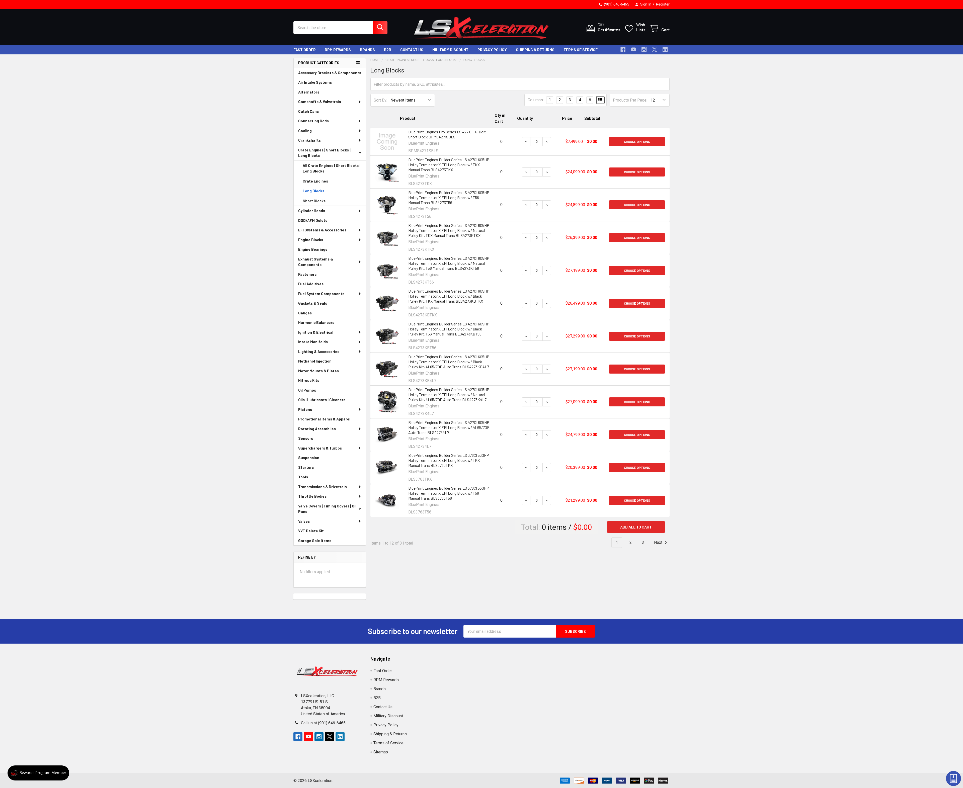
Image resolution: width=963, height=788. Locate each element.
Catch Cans (308, 111)
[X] (654, 49)
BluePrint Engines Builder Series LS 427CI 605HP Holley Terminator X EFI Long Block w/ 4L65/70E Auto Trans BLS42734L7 (449, 427)
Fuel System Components (321, 293)
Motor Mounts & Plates (318, 371)
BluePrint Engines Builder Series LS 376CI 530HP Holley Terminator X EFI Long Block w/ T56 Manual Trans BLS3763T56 (448, 493)
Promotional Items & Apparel (324, 419)
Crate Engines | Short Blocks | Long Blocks (324, 153)
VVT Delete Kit (311, 531)
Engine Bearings (312, 249)
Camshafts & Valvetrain (319, 101)
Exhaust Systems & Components (315, 262)
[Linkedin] (665, 49)
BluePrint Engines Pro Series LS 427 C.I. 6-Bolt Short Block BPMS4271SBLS (447, 134)
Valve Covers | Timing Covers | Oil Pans (327, 509)
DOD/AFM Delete (313, 220)
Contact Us (411, 49)
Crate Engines (315, 181)
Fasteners (307, 274)
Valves (304, 521)
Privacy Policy (492, 49)
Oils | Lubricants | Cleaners (321, 399)
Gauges (305, 313)
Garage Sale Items (314, 540)
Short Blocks (314, 201)
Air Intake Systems (315, 82)
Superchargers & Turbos (320, 448)
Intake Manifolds (313, 341)
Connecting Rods (313, 121)
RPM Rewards (338, 49)
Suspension (308, 457)
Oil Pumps (307, 390)
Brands (367, 49)
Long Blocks (313, 191)
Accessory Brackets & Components (329, 72)
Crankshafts (309, 140)
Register (663, 4)
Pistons (305, 409)
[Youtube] (633, 49)
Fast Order (304, 49)
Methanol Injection (315, 361)
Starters (306, 467)
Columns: (536, 100)
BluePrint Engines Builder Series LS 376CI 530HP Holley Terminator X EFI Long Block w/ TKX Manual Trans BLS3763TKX (448, 460)
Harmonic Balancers (316, 322)
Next (658, 542)
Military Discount (450, 49)
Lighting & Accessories (318, 351)
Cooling (305, 130)
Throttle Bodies (312, 496)
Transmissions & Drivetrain (322, 486)
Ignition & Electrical (315, 332)
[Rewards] (38, 772)
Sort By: (380, 100)
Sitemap (380, 752)
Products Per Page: (630, 100)
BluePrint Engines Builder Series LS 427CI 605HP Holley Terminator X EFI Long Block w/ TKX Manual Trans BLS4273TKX (448, 164)
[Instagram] (644, 49)
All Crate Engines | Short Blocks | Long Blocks (331, 168)
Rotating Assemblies (317, 428)
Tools (303, 477)
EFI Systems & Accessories (322, 230)
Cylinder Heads (311, 210)
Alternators (308, 92)
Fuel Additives (311, 284)
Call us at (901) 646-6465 (323, 723)
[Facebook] (622, 49)
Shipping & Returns (535, 49)
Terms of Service (581, 49)
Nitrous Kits (308, 380)
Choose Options (637, 142)
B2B (387, 49)
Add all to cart (636, 526)
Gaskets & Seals (312, 303)
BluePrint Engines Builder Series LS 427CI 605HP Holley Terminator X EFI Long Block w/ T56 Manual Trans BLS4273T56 (448, 197)
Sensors (305, 438)
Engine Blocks (310, 239)
